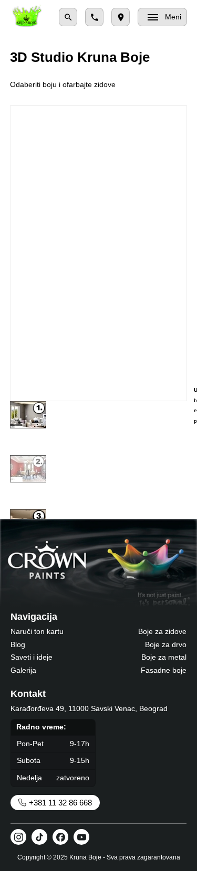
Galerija (23, 670)
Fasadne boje (163, 670)
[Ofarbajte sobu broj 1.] (28, 414)
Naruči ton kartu (37, 631)
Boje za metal (163, 657)
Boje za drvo (165, 644)
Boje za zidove (162, 631)
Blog (18, 644)
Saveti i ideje (32, 657)
